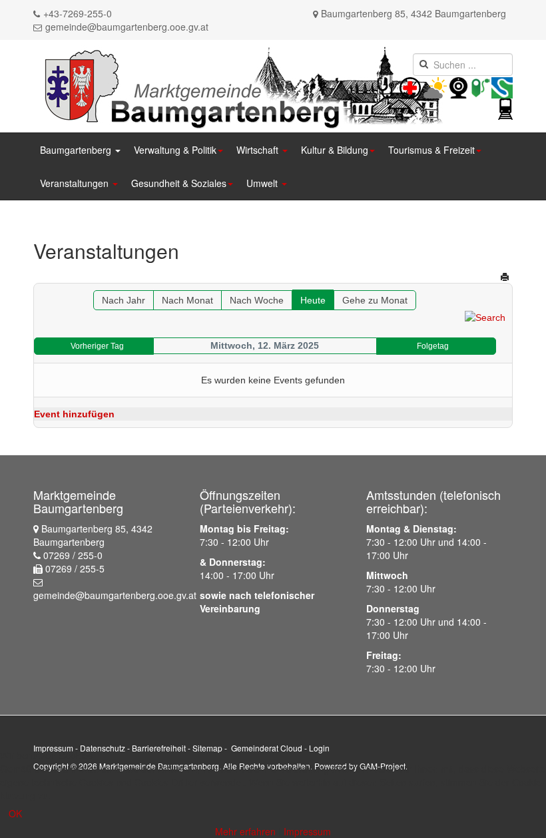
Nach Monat (187, 300)
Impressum (53, 747)
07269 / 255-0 (73, 555)
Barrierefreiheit (159, 747)
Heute (313, 300)
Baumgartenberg (77, 149)
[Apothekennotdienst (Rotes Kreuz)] (422, 86)
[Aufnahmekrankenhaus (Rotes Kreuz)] (410, 86)
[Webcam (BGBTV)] (458, 86)
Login (319, 747)
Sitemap (207, 747)
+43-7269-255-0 (77, 13)
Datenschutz (102, 747)
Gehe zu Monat (375, 300)
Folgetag (433, 346)
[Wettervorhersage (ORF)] (435, 86)
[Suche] (485, 317)
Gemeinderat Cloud (266, 747)
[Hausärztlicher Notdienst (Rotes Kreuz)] (386, 86)
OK (15, 813)
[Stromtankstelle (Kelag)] (480, 86)
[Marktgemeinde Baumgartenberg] (240, 85)
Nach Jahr (123, 300)
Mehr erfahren (245, 831)
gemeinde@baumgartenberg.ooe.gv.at (126, 26)
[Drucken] (504, 277)
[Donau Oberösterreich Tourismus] (502, 86)
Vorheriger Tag (97, 346)
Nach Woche (257, 300)
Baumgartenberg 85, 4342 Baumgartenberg (413, 13)
